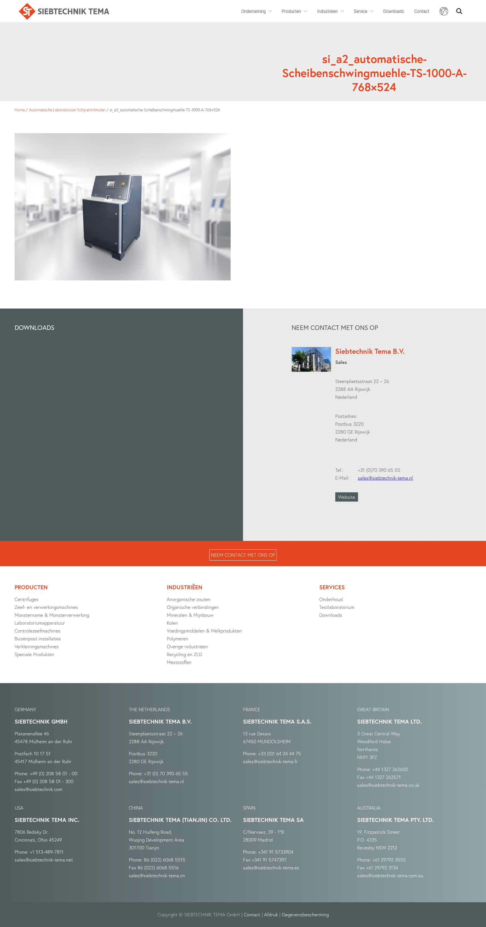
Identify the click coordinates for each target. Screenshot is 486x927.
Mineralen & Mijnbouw (190, 615)
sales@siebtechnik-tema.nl (385, 478)
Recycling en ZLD (184, 654)
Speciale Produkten (34, 654)
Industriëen (327, 11)
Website (346, 497)
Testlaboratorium (336, 607)
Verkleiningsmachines (37, 646)
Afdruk (271, 914)
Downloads (393, 11)
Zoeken (459, 9)
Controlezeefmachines (37, 630)
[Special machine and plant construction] (64, 11)
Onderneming (253, 11)
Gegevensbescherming (305, 914)
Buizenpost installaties (38, 638)
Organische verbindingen (193, 607)
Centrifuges (27, 599)
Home (20, 109)
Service (360, 11)
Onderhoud (331, 599)
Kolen (172, 623)
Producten (291, 11)
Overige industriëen (187, 646)
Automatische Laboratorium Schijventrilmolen (67, 109)
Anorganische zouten (188, 599)
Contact (421, 11)
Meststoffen (179, 662)
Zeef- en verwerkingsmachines (46, 607)
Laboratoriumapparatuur (40, 623)
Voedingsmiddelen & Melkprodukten (204, 630)
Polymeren (177, 638)
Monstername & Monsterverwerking (52, 615)
